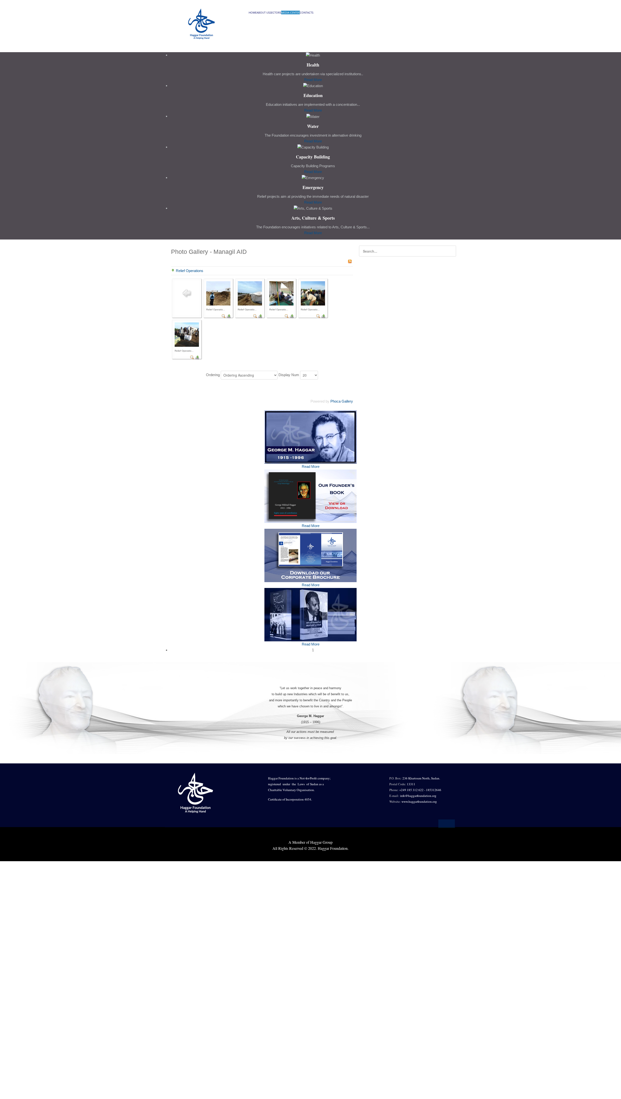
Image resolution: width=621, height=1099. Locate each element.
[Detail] (224, 316)
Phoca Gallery (341, 401)
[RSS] (350, 261)
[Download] (228, 316)
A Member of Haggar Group (310, 842)
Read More (313, 80)
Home (253, 12)
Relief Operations (189, 271)
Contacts (306, 12)
